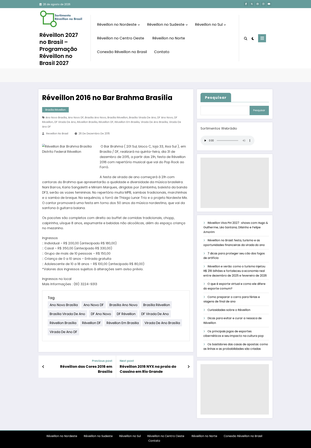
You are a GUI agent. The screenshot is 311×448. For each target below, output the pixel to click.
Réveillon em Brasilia (127, 122)
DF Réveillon (126, 314)
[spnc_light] (252, 38)
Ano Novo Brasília (56, 117)
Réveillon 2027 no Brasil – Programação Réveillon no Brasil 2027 (58, 49)
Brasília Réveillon (55, 110)
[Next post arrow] (189, 367)
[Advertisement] (234, 183)
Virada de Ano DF (63, 332)
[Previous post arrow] (43, 367)
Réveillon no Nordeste (117, 24)
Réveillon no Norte (168, 38)
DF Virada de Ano (65, 122)
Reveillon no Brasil (57, 133)
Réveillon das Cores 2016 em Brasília (86, 369)
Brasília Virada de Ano (142, 117)
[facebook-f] (246, 4)
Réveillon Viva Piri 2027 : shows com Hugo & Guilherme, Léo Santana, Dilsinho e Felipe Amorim (235, 227)
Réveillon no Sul (209, 24)
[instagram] (263, 4)
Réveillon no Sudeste (165, 24)
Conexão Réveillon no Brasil (122, 51)
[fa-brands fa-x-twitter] (252, 4)
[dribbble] (257, 4)
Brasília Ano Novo (95, 117)
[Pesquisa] (246, 38)
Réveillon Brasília (87, 122)
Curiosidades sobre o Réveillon (229, 310)
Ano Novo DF (76, 117)
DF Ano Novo (165, 117)
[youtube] (269, 4)
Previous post (102, 361)
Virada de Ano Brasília (154, 122)
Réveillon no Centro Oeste (121, 38)
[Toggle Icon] (262, 38)
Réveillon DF (106, 122)
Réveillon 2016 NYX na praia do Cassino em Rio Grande (148, 369)
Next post (127, 361)
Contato (161, 51)
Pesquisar (216, 97)
